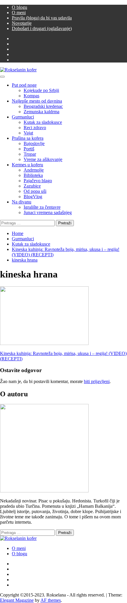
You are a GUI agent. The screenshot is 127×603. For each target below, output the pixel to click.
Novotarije (22, 23)
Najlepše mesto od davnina (37, 100)
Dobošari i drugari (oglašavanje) (42, 28)
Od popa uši (35, 191)
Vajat (28, 132)
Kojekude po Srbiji (41, 90)
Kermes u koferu (27, 164)
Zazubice (32, 185)
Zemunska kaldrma (41, 111)
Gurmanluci (23, 116)
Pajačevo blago (38, 180)
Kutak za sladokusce (43, 122)
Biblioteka (33, 175)
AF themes (50, 600)
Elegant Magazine (17, 600)
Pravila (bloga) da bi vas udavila (42, 17)
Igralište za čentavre (42, 207)
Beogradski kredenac (43, 106)
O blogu (19, 7)
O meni (19, 12)
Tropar (30, 154)
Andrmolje (34, 169)
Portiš (29, 148)
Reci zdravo (35, 127)
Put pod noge (24, 85)
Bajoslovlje (34, 143)
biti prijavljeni (97, 381)
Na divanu (21, 201)
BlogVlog (33, 196)
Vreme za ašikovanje (43, 159)
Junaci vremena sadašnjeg (48, 212)
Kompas (31, 95)
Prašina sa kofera (27, 138)
